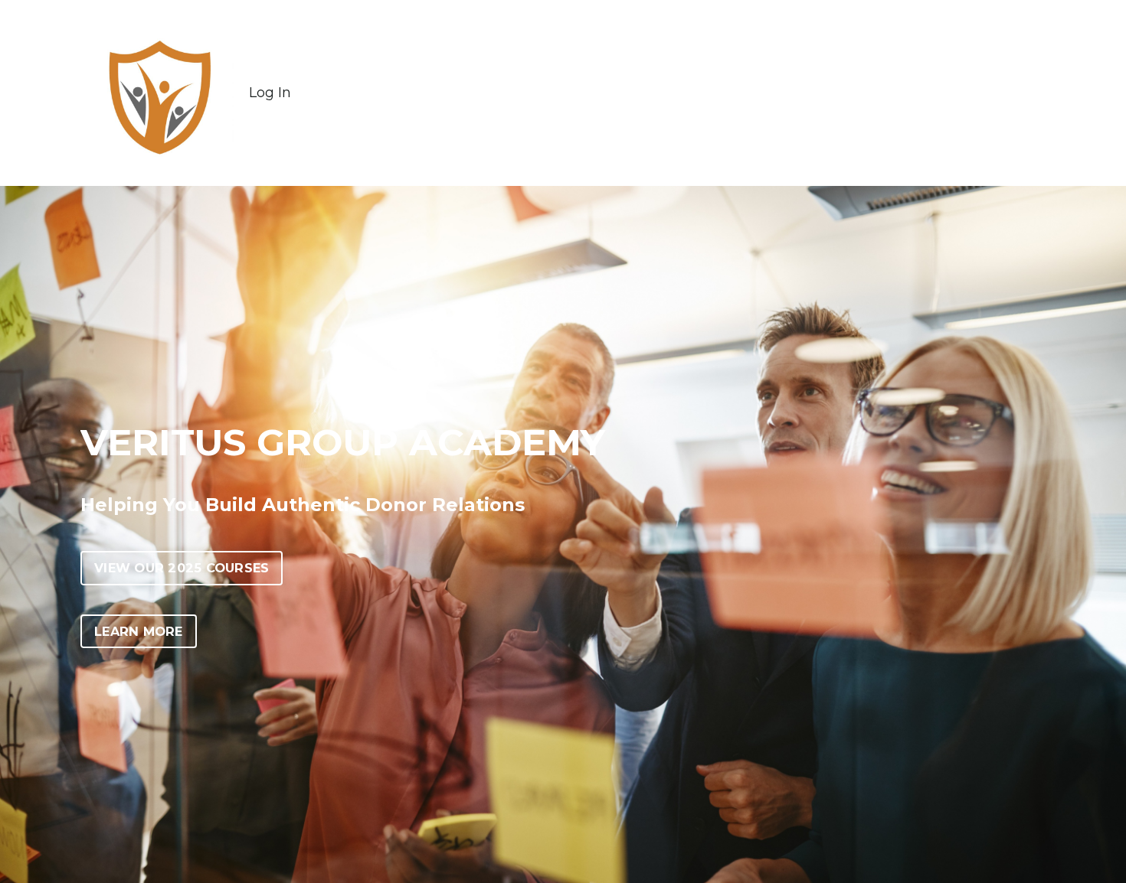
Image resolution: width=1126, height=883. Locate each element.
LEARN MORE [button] (138, 631)
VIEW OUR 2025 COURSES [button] (181, 567)
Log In (270, 92)
